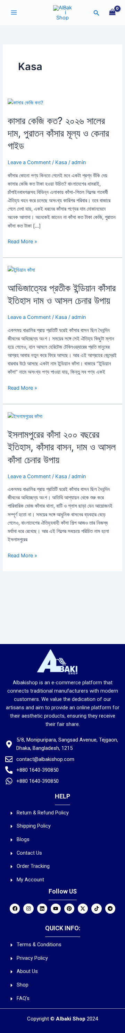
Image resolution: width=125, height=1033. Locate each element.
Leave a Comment (29, 162)
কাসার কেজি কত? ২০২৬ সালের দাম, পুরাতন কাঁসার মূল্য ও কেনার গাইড (58, 133)
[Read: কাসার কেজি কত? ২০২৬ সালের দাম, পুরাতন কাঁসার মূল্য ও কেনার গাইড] (25, 102)
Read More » (22, 241)
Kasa (61, 162)
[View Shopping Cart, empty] (112, 12)
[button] (96, 13)
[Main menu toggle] (14, 12)
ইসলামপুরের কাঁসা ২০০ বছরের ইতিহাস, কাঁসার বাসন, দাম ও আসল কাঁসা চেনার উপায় (62, 447)
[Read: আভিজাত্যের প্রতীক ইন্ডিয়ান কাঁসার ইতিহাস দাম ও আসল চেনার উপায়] (21, 269)
